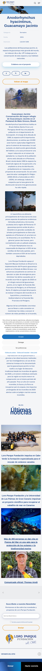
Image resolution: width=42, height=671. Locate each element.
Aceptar (21, 337)
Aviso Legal (33, 352)
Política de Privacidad (23, 352)
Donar (10, 666)
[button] (39, 3)
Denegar (21, 342)
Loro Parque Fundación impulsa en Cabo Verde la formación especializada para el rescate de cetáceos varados (21, 458)
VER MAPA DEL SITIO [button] (8, 654)
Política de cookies (10, 352)
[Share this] (6, 73)
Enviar (21, 627)
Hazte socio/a (31, 666)
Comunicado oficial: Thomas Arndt (21, 582)
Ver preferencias (21, 348)
